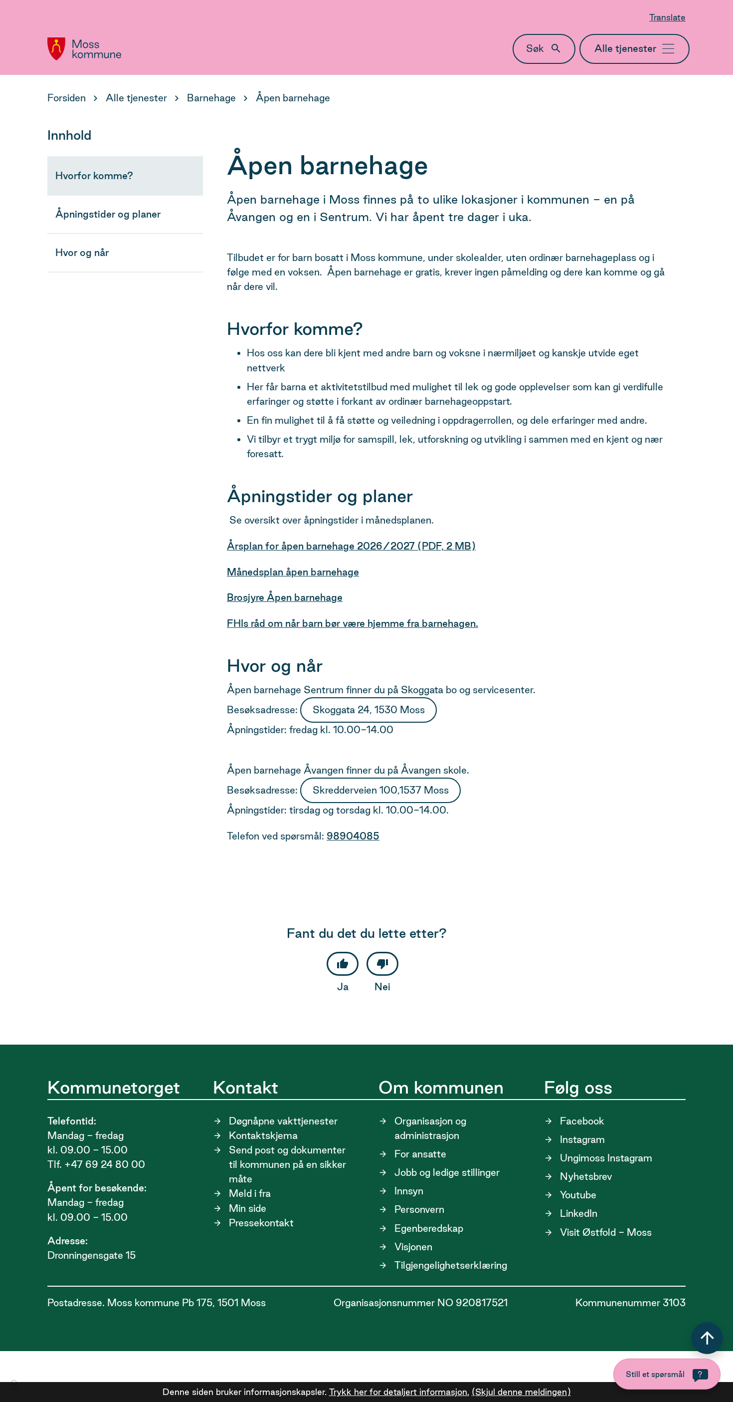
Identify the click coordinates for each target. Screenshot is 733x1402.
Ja (343, 986)
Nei (382, 986)
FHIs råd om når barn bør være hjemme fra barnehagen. (352, 623)
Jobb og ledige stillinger (447, 1172)
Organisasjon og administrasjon (430, 1128)
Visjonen (413, 1246)
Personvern (419, 1209)
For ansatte (420, 1153)
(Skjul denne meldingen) (521, 1392)
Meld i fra (250, 1193)
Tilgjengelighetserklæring (450, 1265)
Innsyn (408, 1190)
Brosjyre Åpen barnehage (285, 597)
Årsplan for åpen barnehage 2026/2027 (351, 546)
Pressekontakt (261, 1222)
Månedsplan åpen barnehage (293, 571)
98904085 (353, 836)
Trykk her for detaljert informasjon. (399, 1392)
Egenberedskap (428, 1228)
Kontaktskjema (263, 1135)
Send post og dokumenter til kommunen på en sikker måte (287, 1164)
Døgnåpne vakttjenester (283, 1121)
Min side (247, 1208)
